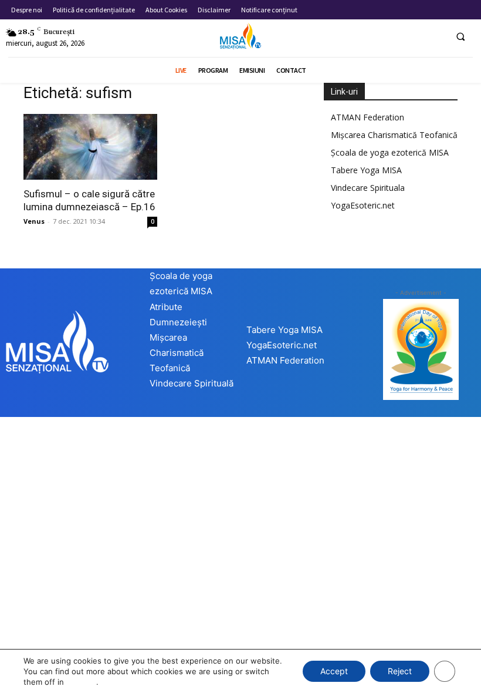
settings (81, 682)
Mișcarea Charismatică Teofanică (394, 134)
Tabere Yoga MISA (366, 170)
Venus (34, 221)
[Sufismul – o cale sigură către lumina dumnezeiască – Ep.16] (90, 147)
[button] (460, 36)
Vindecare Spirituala (368, 187)
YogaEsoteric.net (363, 205)
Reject (400, 671)
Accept (334, 671)
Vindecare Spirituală (191, 383)
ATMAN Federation (367, 117)
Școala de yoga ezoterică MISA (390, 152)
